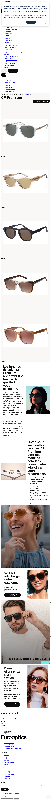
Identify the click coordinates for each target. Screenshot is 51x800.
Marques (6, 757)
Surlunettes (9, 51)
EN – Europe (9, 87)
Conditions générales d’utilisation (13, 793)
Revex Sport (9, 40)
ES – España (10, 91)
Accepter (31, 22)
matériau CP (7, 434)
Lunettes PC (9, 61)
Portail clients (26, 94)
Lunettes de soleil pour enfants (15, 53)
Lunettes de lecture (11, 45)
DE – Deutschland (11, 89)
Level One (9, 33)
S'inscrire (3, 725)
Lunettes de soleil (11, 44)
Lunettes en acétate (12, 56)
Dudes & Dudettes (11, 29)
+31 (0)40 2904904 (34, 785)
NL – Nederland (10, 82)
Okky (7, 35)
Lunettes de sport (11, 47)
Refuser (41, 22)
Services (6, 758)
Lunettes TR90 (10, 63)
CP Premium (9, 28)
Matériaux (6, 54)
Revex (8, 38)
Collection (6, 42)
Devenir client (13, 71)
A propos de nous (9, 65)
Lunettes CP (9, 58)
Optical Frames (10, 36)
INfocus (8, 31)
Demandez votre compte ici (12, 704)
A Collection (9, 26)
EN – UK (8, 86)
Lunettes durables (11, 60)
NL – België (9, 84)
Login (4, 71)
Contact (6, 67)
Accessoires (9, 49)
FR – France (7, 80)
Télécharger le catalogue (41, 101)
